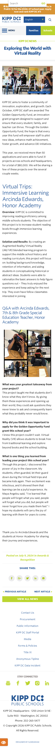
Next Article (43, 591)
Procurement (27, 619)
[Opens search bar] (50, 19)
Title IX (28, 652)
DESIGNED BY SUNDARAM (27, 742)
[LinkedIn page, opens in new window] (47, 683)
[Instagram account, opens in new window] (37, 683)
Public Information (27, 625)
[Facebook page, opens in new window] (17, 683)
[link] (11, 20)
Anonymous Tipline (27, 658)
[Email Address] (8, 683)
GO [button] (43, 3)
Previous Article (14, 591)
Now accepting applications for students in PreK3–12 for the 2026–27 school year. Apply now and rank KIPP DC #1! (28, 9)
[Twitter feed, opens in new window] (27, 683)
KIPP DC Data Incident (27, 665)
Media (27, 639)
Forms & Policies (27, 645)
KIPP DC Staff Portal (27, 632)
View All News (27, 599)
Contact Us (27, 612)
